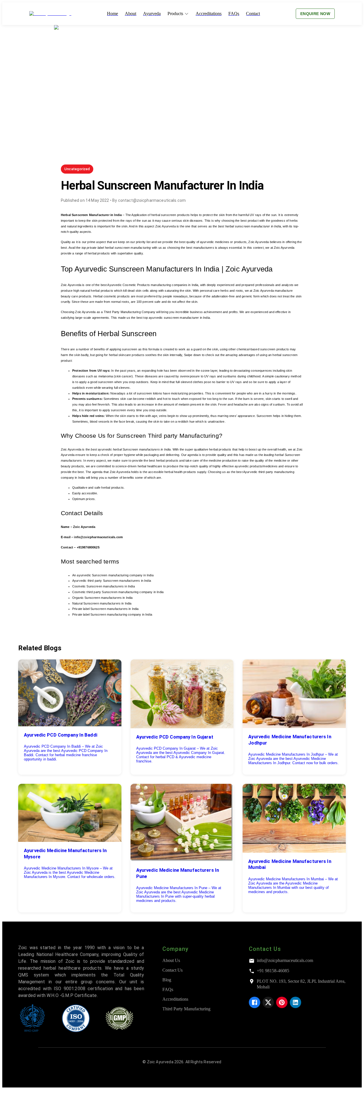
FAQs (167, 989)
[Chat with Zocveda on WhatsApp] (6, 1095)
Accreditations (175, 999)
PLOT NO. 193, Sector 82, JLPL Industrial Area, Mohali (301, 984)
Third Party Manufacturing (186, 1008)
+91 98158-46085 (273, 970)
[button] (77, 169)
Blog (166, 979)
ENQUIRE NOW (315, 13)
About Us (171, 960)
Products (175, 13)
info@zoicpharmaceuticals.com (285, 960)
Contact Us (172, 970)
